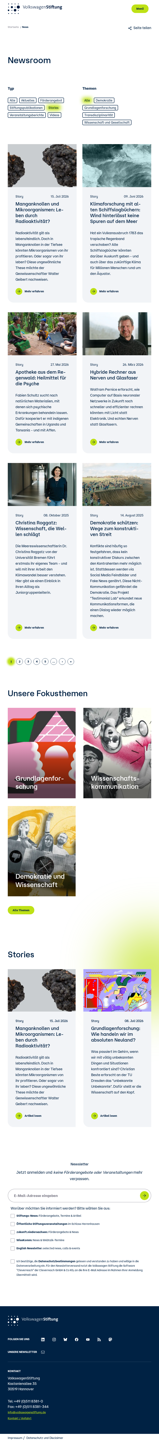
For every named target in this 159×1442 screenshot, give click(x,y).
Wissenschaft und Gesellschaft (107, 122)
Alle (12, 100)
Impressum (15, 1437)
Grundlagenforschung (100, 107)
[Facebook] (76, 1339)
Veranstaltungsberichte (27, 115)
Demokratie (104, 100)
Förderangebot (51, 100)
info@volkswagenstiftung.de (27, 1412)
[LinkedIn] (43, 1339)
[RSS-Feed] (99, 1339)
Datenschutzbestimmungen (56, 1261)
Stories (53, 107)
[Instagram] (54, 1339)
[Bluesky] (65, 1339)
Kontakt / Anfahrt (19, 1418)
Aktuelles (28, 100)
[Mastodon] (110, 1339)
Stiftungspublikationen (26, 107)
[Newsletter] (43, 1352)
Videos (54, 115)
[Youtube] (88, 1339)
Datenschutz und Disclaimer (44, 1437)
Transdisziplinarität (98, 115)
